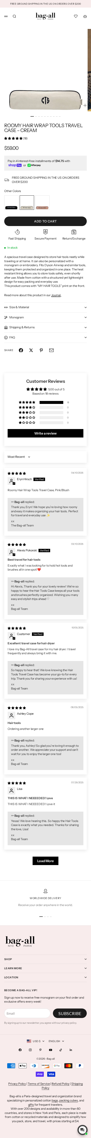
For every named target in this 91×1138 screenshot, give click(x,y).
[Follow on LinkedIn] (71, 1050)
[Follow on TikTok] (60, 1050)
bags (55, 1100)
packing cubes (68, 1100)
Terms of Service (39, 1084)
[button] (13, 138)
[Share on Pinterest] (41, 350)
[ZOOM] (85, 105)
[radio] (11, 202)
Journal (56, 295)
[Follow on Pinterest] (40, 1050)
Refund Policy (60, 1084)
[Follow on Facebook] (20, 1050)
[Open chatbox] (82, 1130)
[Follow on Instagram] (30, 1050)
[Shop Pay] (15, 165)
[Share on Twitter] (31, 350)
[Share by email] (51, 350)
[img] (17, 473)
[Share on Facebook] (20, 350)
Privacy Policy (17, 1084)
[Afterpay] (34, 165)
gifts (31, 1105)
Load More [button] (45, 861)
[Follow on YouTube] (50, 1050)
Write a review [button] (45, 433)
